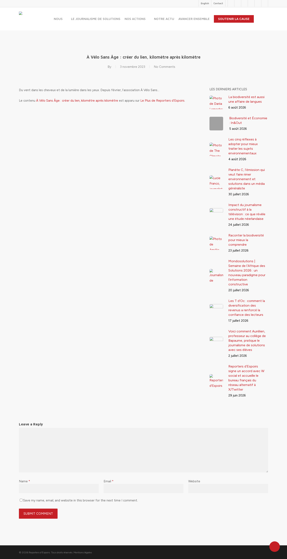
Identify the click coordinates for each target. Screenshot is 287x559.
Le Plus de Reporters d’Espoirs (162, 100)
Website (194, 481)
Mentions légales (83, 552)
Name (24, 481)
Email (108, 481)
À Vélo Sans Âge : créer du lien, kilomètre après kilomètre (77, 100)
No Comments (164, 67)
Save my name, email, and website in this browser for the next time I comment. (80, 500)
